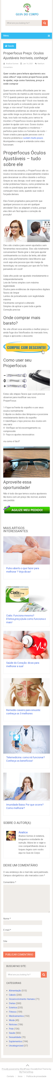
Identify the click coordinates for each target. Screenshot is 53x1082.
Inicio (20, 1076)
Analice (23, 832)
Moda (12, 1020)
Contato (10, 1076)
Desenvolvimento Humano (22, 999)
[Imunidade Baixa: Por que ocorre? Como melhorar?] (26, 787)
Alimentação (15, 990)
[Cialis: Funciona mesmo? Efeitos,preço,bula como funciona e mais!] (26, 598)
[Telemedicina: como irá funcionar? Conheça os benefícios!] (26, 739)
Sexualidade (15, 1037)
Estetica (13, 1007)
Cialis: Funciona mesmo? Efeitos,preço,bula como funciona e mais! (26, 619)
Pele (11, 1028)
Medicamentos (16, 1016)
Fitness (12, 1011)
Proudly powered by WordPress (16, 1069)
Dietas (12, 1003)
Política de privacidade (36, 1076)
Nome (7, 918)
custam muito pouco (32, 138)
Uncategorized (16, 1045)
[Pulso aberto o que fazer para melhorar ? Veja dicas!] (26, 550)
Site (5, 941)
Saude (11, 46)
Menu (6, 35)
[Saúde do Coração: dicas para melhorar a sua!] (26, 645)
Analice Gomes (12, 64)
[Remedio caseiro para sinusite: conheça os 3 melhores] (26, 692)
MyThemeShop (26, 1072)
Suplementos (15, 1041)
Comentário (9, 882)
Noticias (13, 1024)
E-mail (7, 930)
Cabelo (12, 995)
